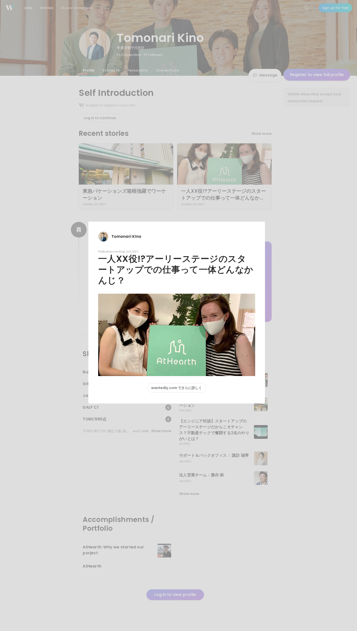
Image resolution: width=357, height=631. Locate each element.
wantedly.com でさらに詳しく (176, 387)
